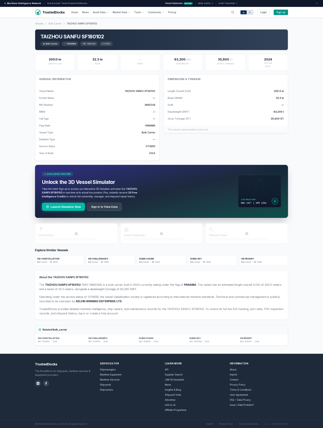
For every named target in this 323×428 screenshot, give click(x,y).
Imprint (233, 374)
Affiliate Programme (175, 409)
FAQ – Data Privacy (240, 399)
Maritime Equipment (110, 374)
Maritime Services (110, 379)
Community (154, 12)
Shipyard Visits (173, 394)
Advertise (170, 399)
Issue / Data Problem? (242, 404)
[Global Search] (233, 12)
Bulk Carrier (55, 23)
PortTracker (227, 3)
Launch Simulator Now (66, 206)
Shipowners (106, 389)
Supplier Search (174, 374)
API (166, 369)
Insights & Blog (173, 389)
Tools (137, 12)
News (85, 12)
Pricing (172, 12)
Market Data (120, 12)
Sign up (280, 12)
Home (74, 12)
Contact (234, 379)
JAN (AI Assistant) (174, 379)
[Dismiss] (317, 3)
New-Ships (204, 3)
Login (263, 12)
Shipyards (105, 384)
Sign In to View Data (104, 206)
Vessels (39, 23)
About (233, 369)
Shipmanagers (108, 369)
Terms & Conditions (240, 389)
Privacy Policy (237, 384)
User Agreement (239, 394)
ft (249, 12)
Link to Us (170, 404)
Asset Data (99, 12)
